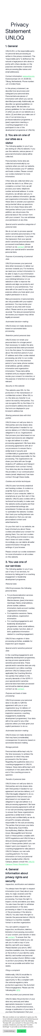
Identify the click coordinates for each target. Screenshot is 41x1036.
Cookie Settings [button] (9, 1031)
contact (20, 247)
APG (18, 990)
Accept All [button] (21, 1031)
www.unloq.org (28, 76)
